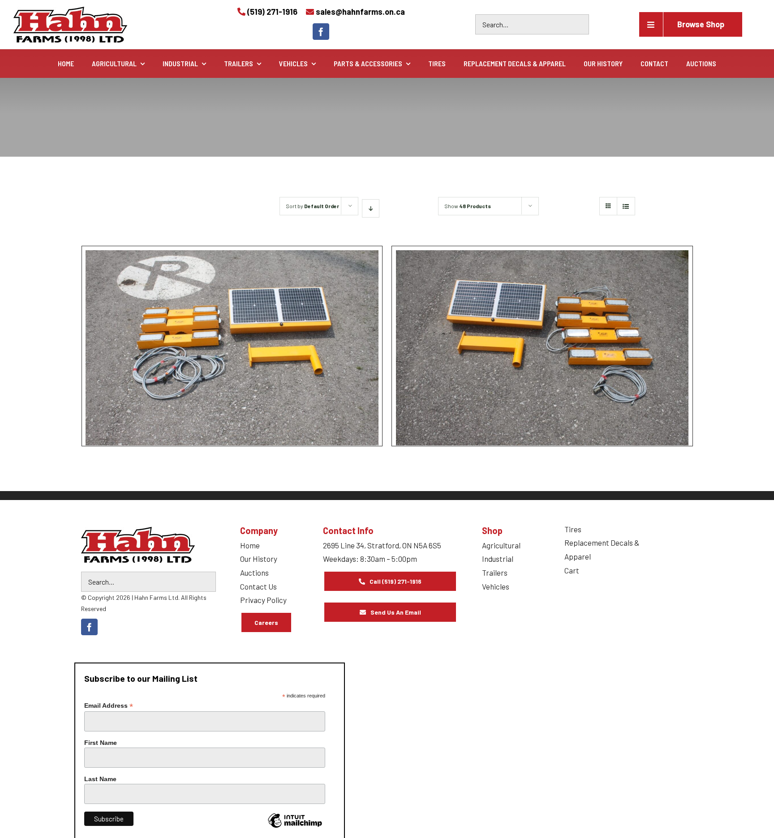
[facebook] (321, 31)
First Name (100, 742)
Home (250, 545)
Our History (258, 558)
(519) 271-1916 (272, 12)
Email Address (108, 705)
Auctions (254, 572)
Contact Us (258, 586)
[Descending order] (370, 208)
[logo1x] (138, 545)
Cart (571, 570)
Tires (572, 529)
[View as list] (626, 206)
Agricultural (501, 545)
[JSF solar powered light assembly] (232, 313)
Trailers (494, 572)
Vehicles (495, 586)
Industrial (497, 558)
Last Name (100, 778)
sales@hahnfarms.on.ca (360, 12)
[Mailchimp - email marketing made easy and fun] (295, 827)
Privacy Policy (263, 599)
